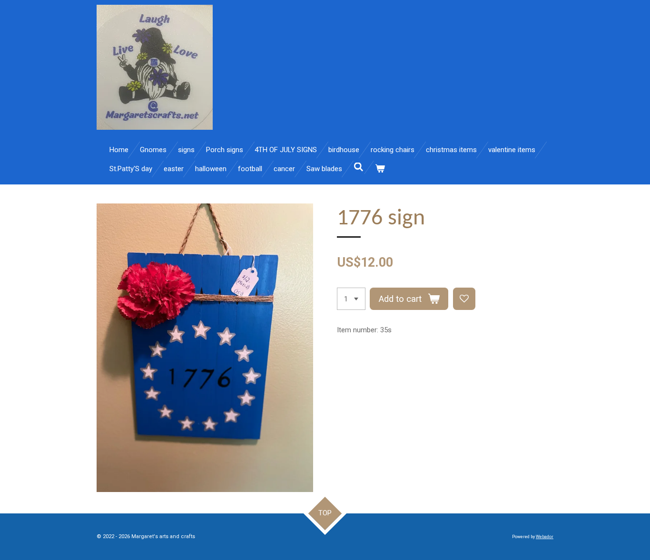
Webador (544, 536)
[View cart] (380, 169)
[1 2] (351, 299)
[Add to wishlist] (464, 299)
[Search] (358, 167)
